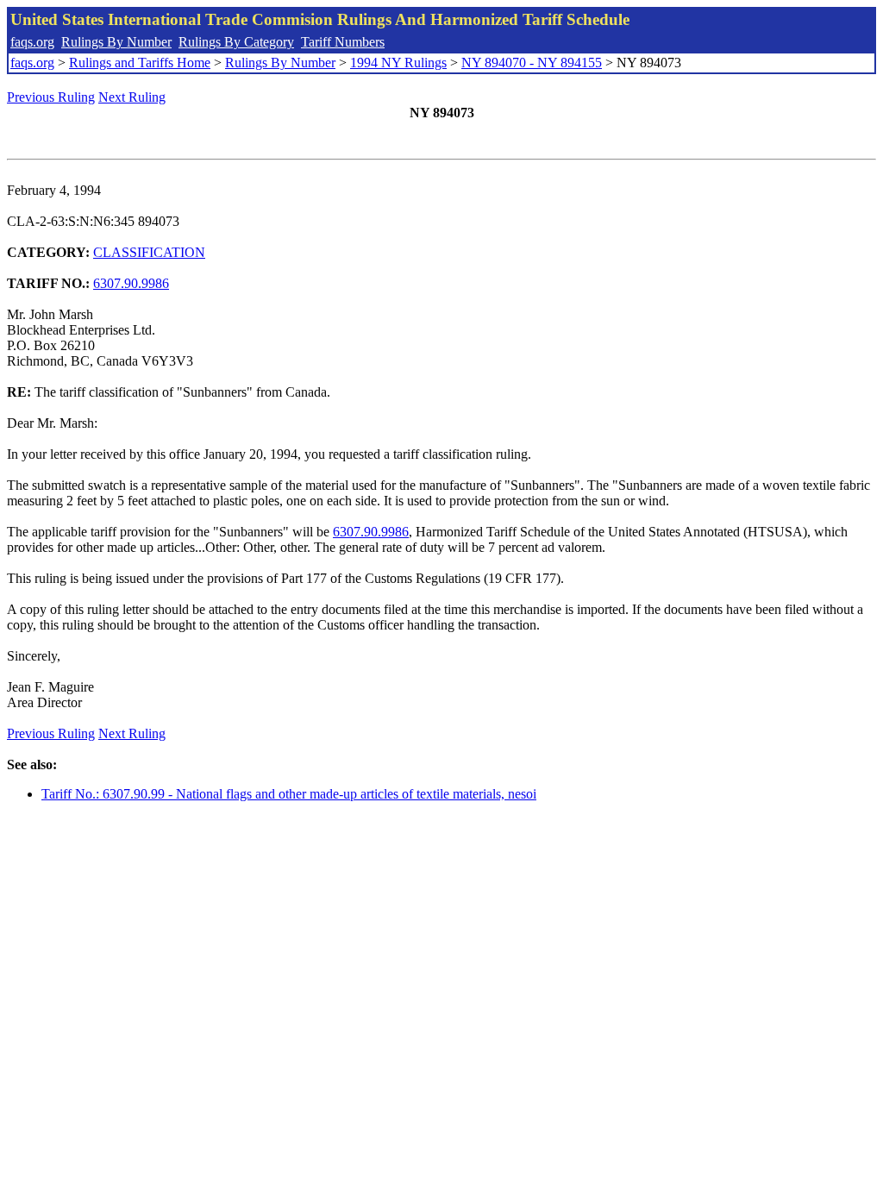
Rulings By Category (236, 41)
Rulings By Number (116, 41)
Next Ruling (132, 97)
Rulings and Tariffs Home (139, 62)
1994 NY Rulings (398, 62)
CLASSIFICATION (149, 252)
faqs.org (32, 41)
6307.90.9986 (131, 283)
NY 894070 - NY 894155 (531, 62)
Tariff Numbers (343, 41)
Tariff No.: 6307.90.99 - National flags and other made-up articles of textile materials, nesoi (288, 793)
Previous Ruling (51, 97)
